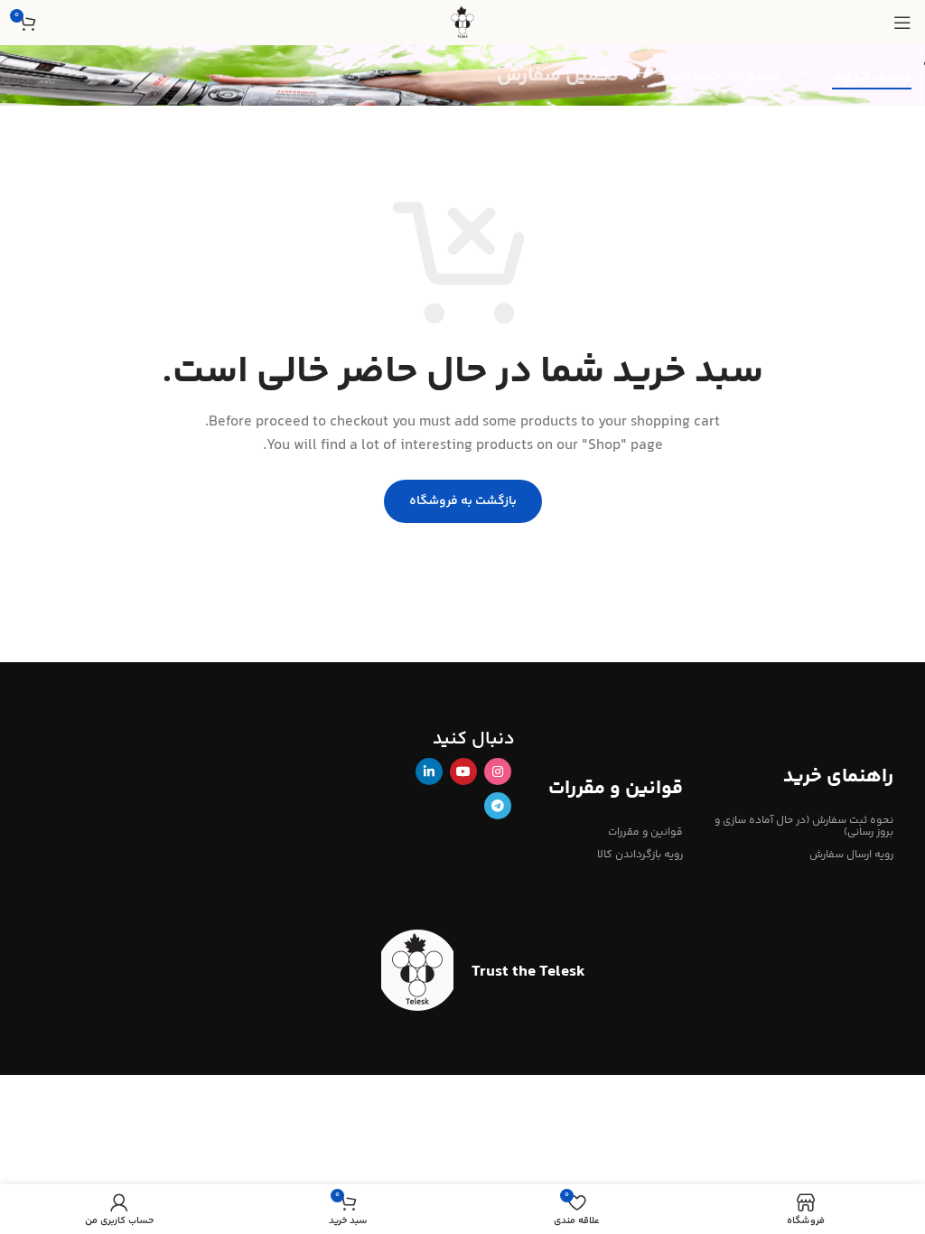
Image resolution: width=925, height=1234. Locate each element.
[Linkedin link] (429, 771)
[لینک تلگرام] (497, 805)
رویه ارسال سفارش (851, 855)
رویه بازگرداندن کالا (640, 855)
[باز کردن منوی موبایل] (902, 23)
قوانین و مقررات (645, 832)
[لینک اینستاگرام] (497, 771)
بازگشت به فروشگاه (463, 501)
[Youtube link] (463, 771)
